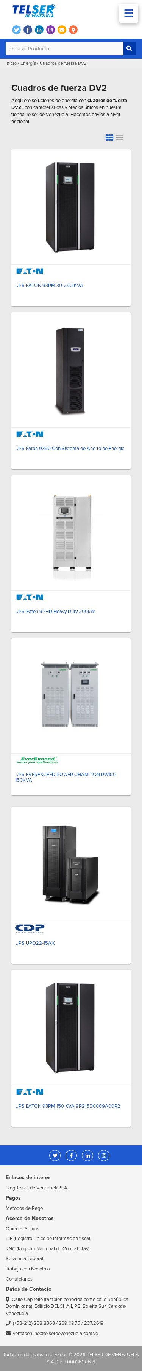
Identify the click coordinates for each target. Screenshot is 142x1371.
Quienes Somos (22, 1229)
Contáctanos (19, 1279)
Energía (28, 63)
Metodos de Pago (24, 1208)
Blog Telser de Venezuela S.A (36, 1188)
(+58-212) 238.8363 (34, 1323)
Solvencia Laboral (24, 1259)
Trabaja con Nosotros (28, 1269)
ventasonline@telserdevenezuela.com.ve (55, 1334)
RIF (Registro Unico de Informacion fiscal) (48, 1239)
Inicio (11, 63)
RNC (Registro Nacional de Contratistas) (47, 1249)
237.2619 (94, 1323)
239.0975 (69, 1323)
